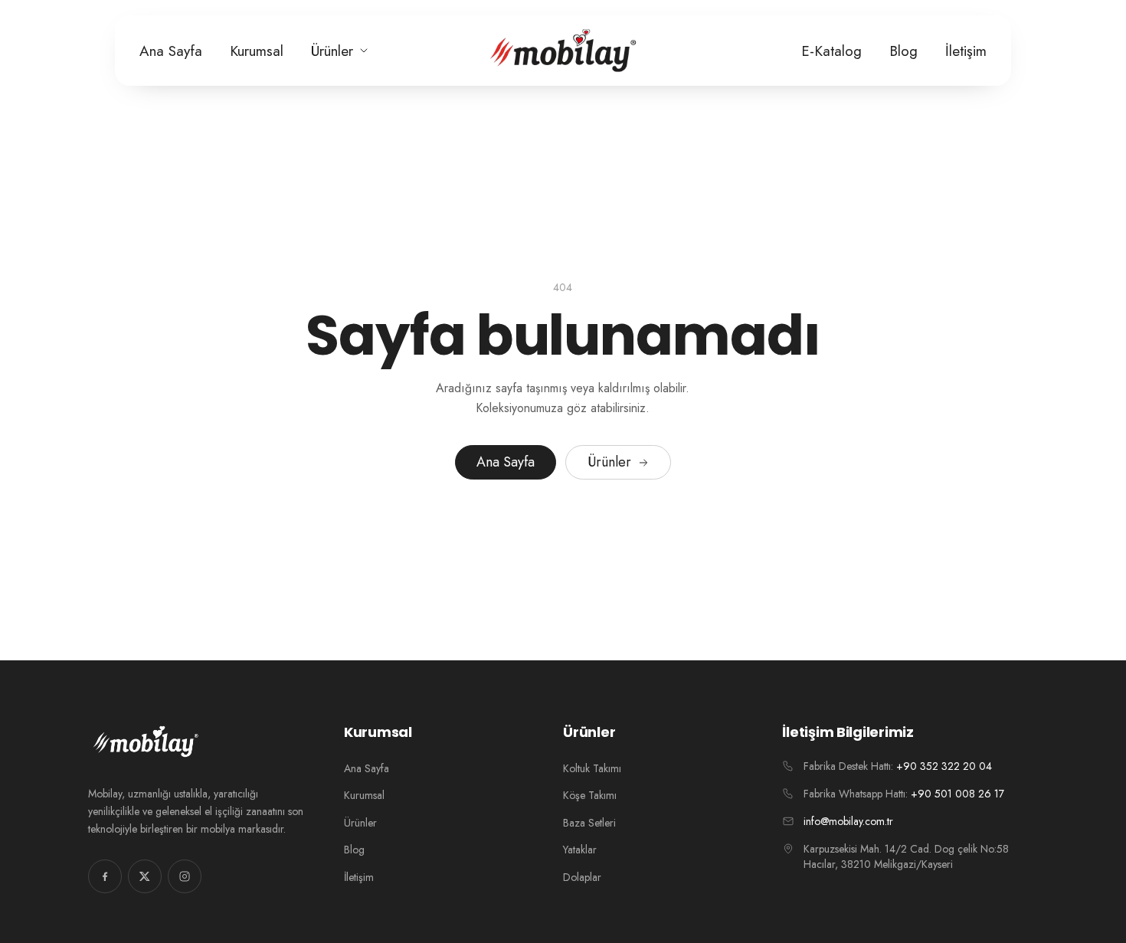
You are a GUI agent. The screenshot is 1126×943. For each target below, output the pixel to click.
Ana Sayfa (170, 51)
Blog (903, 51)
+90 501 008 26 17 (957, 793)
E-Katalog (831, 51)
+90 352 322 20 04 (944, 766)
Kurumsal (256, 51)
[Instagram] (184, 876)
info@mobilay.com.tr (848, 821)
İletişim (966, 51)
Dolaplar (582, 877)
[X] (145, 876)
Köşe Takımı (590, 795)
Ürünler (332, 51)
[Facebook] (105, 876)
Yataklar (580, 849)
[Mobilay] (563, 50)
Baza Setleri (589, 822)
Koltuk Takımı (592, 768)
